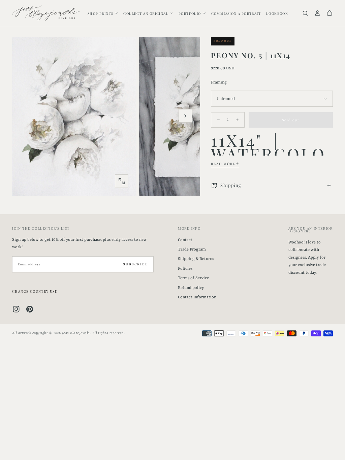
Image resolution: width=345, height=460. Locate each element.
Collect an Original (145, 13)
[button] (305, 14)
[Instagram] (16, 309)
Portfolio (190, 13)
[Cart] (329, 14)
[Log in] (317, 14)
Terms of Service (193, 278)
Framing (219, 82)
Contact (185, 240)
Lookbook (277, 13)
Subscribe (135, 264)
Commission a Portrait (236, 13)
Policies (185, 268)
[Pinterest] (30, 309)
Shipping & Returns (196, 259)
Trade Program (192, 249)
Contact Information (197, 297)
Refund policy (191, 288)
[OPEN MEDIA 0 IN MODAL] (122, 181)
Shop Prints (100, 13)
